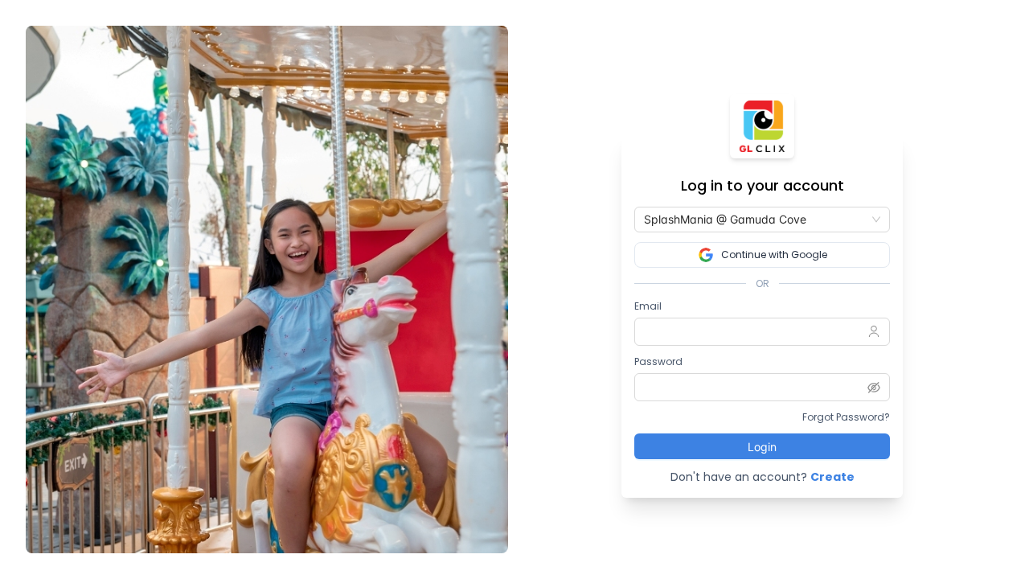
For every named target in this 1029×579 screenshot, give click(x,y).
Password (658, 361)
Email (648, 306)
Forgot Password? (846, 417)
